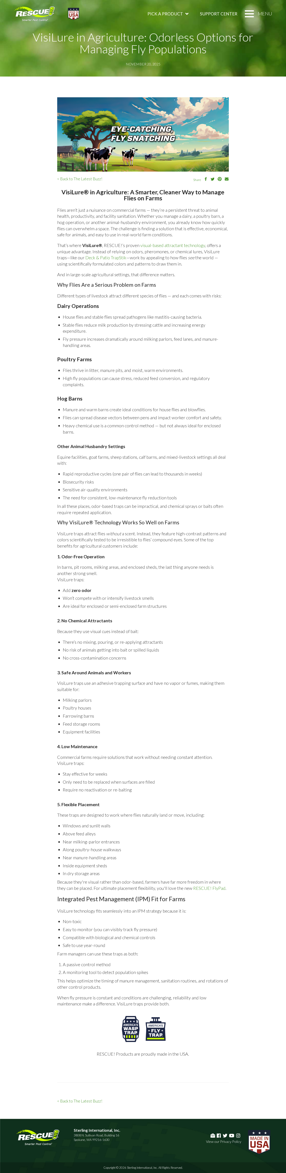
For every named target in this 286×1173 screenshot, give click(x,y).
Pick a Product (165, 13)
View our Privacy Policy (223, 1141)
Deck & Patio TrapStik (105, 257)
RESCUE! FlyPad (209, 888)
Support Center (218, 13)
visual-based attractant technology (172, 245)
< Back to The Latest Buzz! (79, 178)
